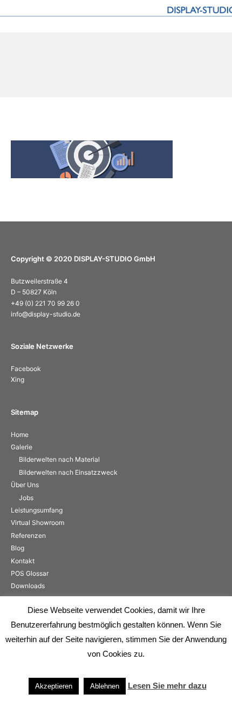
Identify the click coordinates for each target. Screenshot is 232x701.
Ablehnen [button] (104, 686)
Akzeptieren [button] (53, 686)
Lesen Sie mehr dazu (167, 685)
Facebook (26, 369)
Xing (17, 379)
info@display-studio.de (45, 314)
